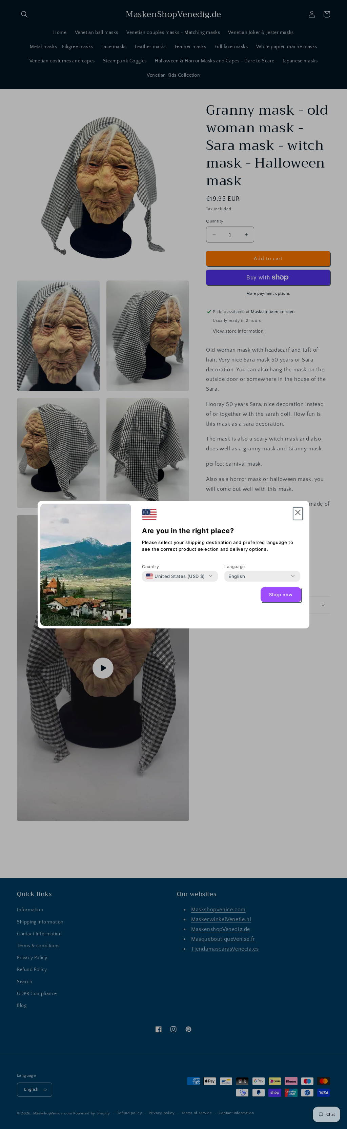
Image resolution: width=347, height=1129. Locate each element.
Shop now (281, 594)
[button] (297, 514)
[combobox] (175, 576)
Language (234, 566)
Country (150, 566)
